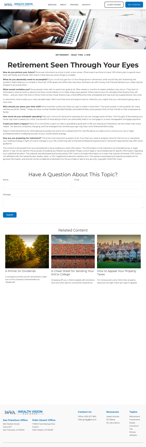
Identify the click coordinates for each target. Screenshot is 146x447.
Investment (134, 420)
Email (76, 180)
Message (7, 194)
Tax (131, 429)
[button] (52, 5)
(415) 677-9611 (90, 416)
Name (5, 180)
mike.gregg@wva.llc (87, 420)
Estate (132, 423)
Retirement (134, 416)
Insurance (133, 426)
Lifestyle (133, 435)
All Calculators (113, 423)
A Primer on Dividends (20, 271)
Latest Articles (112, 416)
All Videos (110, 420)
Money (132, 432)
